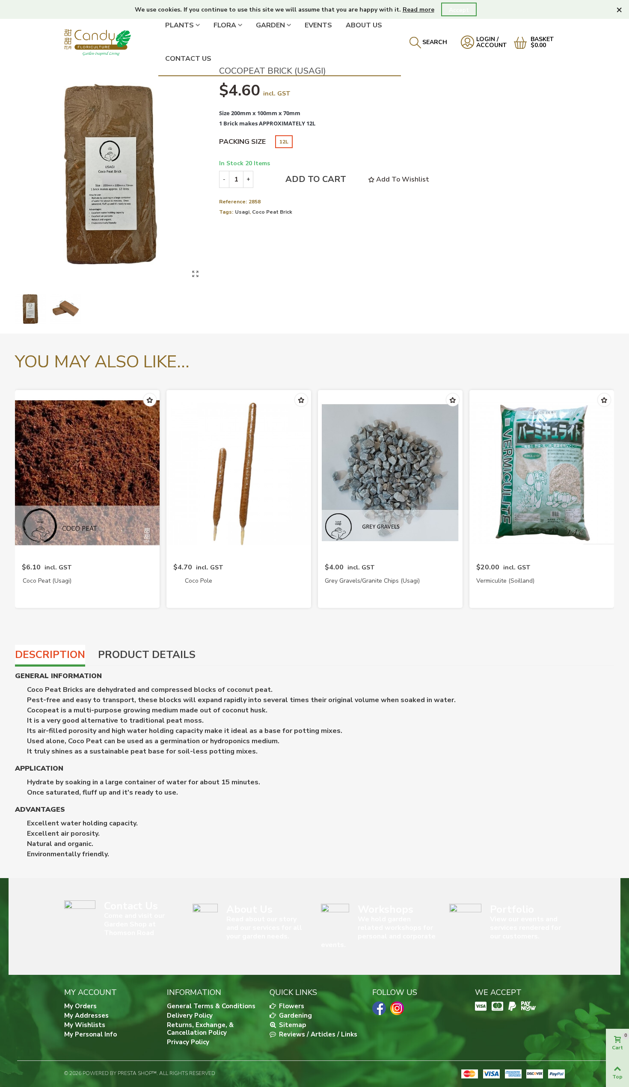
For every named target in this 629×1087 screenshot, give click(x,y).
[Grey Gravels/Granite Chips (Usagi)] (390, 472)
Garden (270, 25)
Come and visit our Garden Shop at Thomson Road (134, 924)
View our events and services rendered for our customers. (525, 927)
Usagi (242, 211)
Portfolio (512, 909)
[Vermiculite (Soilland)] (541, 472)
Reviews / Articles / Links (317, 1034)
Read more (418, 10)
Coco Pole (198, 581)
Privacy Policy (188, 1042)
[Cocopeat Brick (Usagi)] (195, 274)
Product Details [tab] (147, 654)
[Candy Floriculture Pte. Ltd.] (111, 42)
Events (318, 25)
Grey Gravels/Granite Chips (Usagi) (372, 581)
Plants (179, 25)
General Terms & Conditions (211, 1006)
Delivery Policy (190, 1015)
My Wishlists (84, 1025)
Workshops (385, 909)
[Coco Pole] (238, 472)
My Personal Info (90, 1034)
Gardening (294, 1015)
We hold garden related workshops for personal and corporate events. (378, 932)
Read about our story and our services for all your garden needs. (264, 927)
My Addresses (86, 1015)
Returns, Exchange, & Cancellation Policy (200, 1029)
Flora (225, 25)
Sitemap (291, 1025)
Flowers (290, 1006)
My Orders (80, 1006)
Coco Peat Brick (272, 211)
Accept (459, 10)
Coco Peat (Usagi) (47, 581)
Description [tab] (50, 654)
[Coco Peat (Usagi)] (87, 472)
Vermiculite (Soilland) (505, 581)
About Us (364, 25)
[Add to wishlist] (149, 399)
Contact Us (188, 58)
